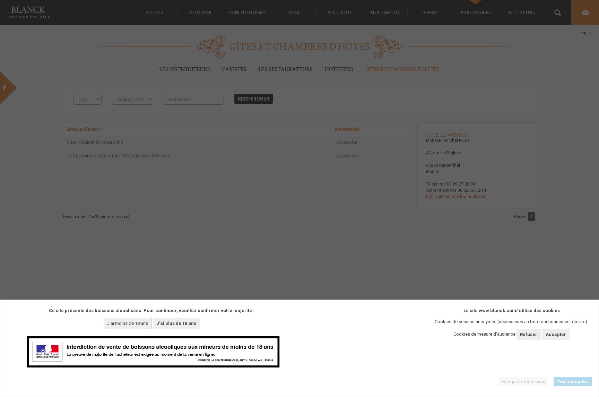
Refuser (528, 334)
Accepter (556, 334)
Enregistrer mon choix (523, 381)
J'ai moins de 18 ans (127, 323)
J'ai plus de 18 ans (176, 323)
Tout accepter (572, 381)
